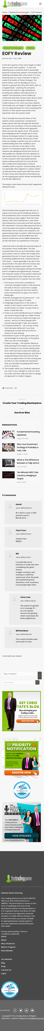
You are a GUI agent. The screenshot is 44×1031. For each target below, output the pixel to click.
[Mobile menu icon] (40, 3)
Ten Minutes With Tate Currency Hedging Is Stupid (27, 475)
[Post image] (8, 435)
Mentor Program (8, 947)
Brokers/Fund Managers (13, 48)
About (3, 940)
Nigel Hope (21, 530)
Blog (3, 963)
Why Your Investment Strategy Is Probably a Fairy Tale (27, 447)
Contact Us (6, 970)
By (7, 58)
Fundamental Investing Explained (28, 433)
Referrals (15, 934)
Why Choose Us (8, 943)
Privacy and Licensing (10, 931)
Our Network (6, 959)
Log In (3, 973)
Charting (30, 48)
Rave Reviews (7, 950)
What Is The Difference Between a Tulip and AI (28, 461)
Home (3, 936)
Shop (3, 966)
